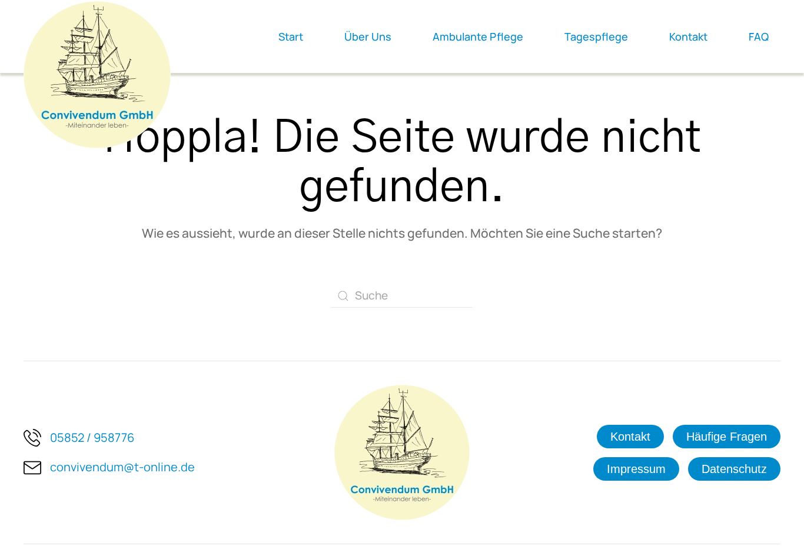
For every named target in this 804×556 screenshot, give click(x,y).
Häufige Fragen (726, 436)
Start (290, 36)
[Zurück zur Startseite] (97, 74)
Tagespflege (596, 36)
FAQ (759, 36)
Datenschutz (734, 468)
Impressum (636, 468)
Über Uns (367, 36)
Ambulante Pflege (478, 36)
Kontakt (688, 36)
